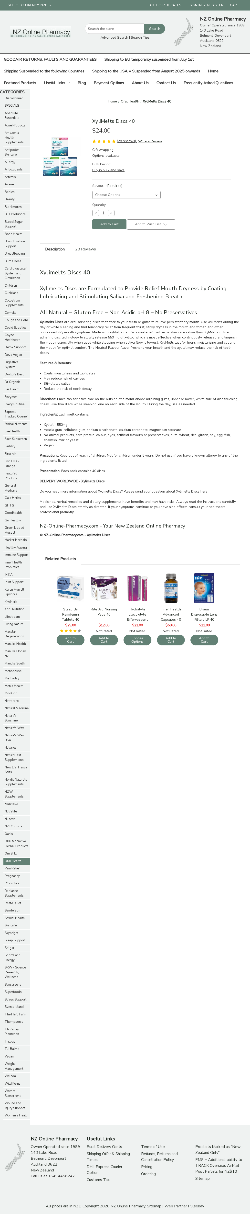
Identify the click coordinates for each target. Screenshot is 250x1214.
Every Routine (14, 404)
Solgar (9, 948)
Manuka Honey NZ (15, 653)
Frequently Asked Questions (208, 83)
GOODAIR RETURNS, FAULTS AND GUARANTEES (50, 59)
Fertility (10, 446)
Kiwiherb (11, 602)
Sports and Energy (13, 957)
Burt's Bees (13, 261)
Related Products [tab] (60, 559)
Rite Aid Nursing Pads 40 (104, 612)
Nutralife (11, 811)
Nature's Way (14, 728)
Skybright (11, 933)
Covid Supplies (16, 328)
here (204, 491)
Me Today (12, 678)
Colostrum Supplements (14, 303)
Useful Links (54, 83)
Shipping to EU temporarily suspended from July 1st (149, 59)
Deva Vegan (13, 355)
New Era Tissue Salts (16, 770)
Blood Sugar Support (14, 224)
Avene (9, 184)
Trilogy (10, 1041)
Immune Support (16, 555)
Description (55, 249)
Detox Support (15, 347)
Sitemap (202, 1178)
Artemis (10, 177)
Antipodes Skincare (12, 152)
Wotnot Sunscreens (13, 1093)
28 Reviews (85, 249)
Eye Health (12, 431)
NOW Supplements (14, 794)
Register (215, 5)
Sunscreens (13, 984)
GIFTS (9, 505)
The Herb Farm (16, 1014)
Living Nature (14, 624)
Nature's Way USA (14, 737)
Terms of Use (153, 1146)
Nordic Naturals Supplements (16, 782)
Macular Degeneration (14, 634)
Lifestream (12, 617)
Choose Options (137, 592)
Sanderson (12, 910)
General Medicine (11, 488)
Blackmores (13, 207)
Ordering (148, 1174)
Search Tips (140, 37)
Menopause (13, 671)
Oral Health (13, 861)
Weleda (10, 1076)
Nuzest (10, 819)
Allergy (10, 162)
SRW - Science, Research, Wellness (16, 972)
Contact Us (166, 83)
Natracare (12, 701)
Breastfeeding (15, 253)
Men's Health (14, 686)
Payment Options (109, 83)
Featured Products (20, 83)
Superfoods (13, 992)
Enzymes (11, 397)
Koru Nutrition (14, 609)
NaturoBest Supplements (14, 757)
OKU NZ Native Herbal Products (16, 843)
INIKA (8, 575)
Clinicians (11, 293)
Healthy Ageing (16, 547)
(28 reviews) (127, 141)
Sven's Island (14, 1007)
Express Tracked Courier (16, 414)
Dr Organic (12, 382)
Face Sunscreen (16, 439)
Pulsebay (196, 1206)
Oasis (9, 834)
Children (11, 285)
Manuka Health (15, 644)
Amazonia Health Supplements (14, 138)
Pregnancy (12, 876)
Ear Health (12, 389)
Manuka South (15, 663)
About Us (140, 83)
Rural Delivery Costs (104, 1146)
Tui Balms (12, 1049)
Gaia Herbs (13, 498)
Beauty (10, 199)
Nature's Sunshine (11, 718)
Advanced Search (114, 37)
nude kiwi (11, 804)
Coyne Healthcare (12, 337)
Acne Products (15, 125)
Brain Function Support (15, 243)
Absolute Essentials (12, 115)
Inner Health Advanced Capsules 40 (171, 614)
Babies (10, 192)
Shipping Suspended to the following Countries (44, 71)
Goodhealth (13, 513)
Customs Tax (98, 1179)
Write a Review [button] (150, 141)
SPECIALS (12, 105)
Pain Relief (12, 868)
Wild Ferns (13, 1083)
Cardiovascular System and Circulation (16, 273)
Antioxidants (14, 169)
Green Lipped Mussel (14, 530)
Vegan (9, 1056)
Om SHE (11, 853)
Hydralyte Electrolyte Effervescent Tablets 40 (137, 614)
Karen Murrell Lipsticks (14, 592)
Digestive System (11, 364)
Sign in (196, 5)
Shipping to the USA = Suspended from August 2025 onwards (146, 71)
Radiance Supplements (14, 893)
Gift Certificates (165, 5)
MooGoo (11, 693)
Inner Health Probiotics (13, 565)
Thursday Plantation (12, 1031)
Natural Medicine (17, 708)
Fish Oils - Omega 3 (12, 463)
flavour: (107, 185)
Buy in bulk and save (108, 170)
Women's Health (17, 1115)
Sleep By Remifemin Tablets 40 (70, 614)
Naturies (11, 747)
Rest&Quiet (13, 903)
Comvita (11, 313)
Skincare (11, 925)
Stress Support (15, 999)
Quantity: (99, 204)
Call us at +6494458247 (53, 1176)
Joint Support (14, 582)
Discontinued (14, 98)
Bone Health (13, 234)
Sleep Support (15, 940)
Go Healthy (13, 520)
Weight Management (14, 1066)
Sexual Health (15, 918)
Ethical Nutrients (16, 424)
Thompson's (14, 1022)
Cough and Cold (16, 320)
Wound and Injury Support (15, 1105)
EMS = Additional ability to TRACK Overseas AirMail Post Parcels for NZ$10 (218, 1165)
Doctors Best (14, 374)
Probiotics (12, 883)
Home (213, 71)
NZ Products (13, 826)
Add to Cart (71, 592)
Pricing (146, 1166)
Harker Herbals (16, 540)
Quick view (70, 584)
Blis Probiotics (15, 214)
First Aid (11, 454)
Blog (82, 83)
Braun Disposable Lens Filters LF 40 (204, 614)
